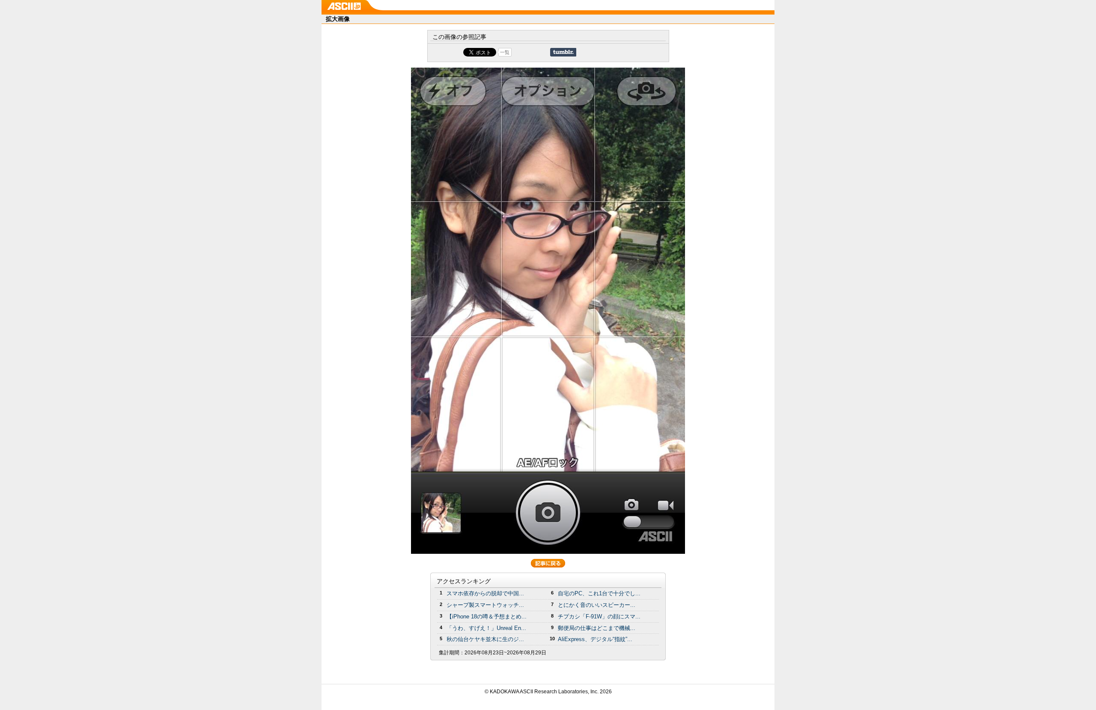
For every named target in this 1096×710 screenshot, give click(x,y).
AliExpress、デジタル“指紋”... (595, 639)
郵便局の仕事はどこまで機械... (596, 628)
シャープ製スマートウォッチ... (485, 605)
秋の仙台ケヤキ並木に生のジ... (485, 639)
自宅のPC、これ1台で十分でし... (599, 593)
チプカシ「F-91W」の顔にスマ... (599, 616)
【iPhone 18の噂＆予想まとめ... (487, 616)
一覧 (504, 52)
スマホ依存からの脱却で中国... (485, 593)
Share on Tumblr (563, 52)
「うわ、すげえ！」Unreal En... (486, 628)
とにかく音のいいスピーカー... (596, 605)
